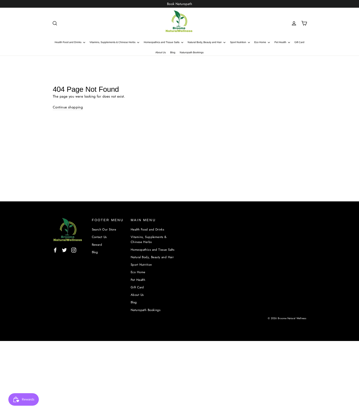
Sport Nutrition (238, 42)
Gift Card (299, 42)
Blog (172, 52)
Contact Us (99, 237)
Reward (97, 244)
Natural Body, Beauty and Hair (205, 42)
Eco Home (260, 42)
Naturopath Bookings (192, 52)
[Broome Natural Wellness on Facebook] (55, 250)
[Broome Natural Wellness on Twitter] (64, 250)
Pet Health (280, 42)
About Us (160, 52)
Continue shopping (68, 107)
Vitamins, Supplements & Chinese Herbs (113, 42)
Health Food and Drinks (68, 42)
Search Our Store (104, 229)
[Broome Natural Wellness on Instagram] (73, 250)
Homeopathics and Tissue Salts (162, 42)
